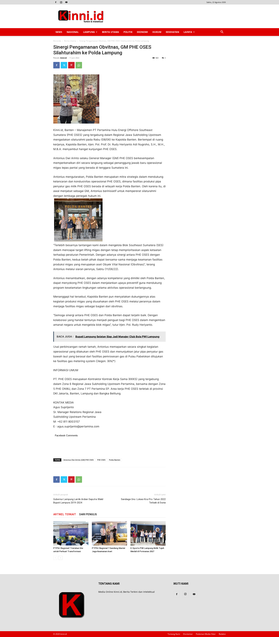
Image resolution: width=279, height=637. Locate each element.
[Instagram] (61, 2)
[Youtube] (66, 2)
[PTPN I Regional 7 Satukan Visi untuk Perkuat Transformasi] (70, 533)
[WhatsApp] (79, 65)
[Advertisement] (167, 16)
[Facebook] (55, 2)
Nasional (73, 31)
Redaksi (222, 634)
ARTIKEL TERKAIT (64, 514)
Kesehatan (172, 31)
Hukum (156, 31)
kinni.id (63, 58)
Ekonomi (142, 31)
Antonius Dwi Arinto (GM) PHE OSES (78, 460)
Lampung (89, 31)
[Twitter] (64, 65)
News (59, 31)
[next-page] (60, 558)
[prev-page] (55, 558)
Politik (128, 31)
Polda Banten (114, 460)
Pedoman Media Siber (206, 634)
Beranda (57, 40)
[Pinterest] (71, 65)
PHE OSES (101, 460)
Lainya (188, 31)
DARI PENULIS (88, 514)
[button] (222, 32)
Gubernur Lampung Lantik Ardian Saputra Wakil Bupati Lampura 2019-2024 (78, 501)
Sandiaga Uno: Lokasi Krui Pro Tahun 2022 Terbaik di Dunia (143, 501)
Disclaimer (188, 634)
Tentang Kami (174, 634)
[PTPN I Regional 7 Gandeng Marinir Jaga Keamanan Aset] (109, 533)
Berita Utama (110, 31)
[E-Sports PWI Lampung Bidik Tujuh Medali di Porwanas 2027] (148, 533)
